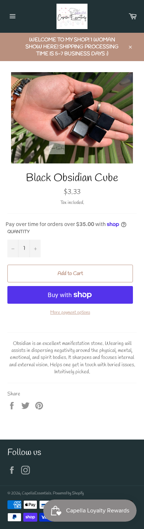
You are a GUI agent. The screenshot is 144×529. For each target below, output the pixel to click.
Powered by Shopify (68, 493)
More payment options (70, 312)
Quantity (18, 232)
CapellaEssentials (36, 493)
